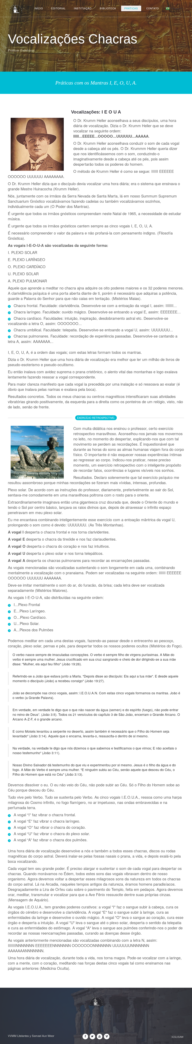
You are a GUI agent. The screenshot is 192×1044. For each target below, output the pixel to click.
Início (38, 8)
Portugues (176, 8)
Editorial (58, 8)
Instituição (83, 8)
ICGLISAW (177, 1037)
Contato (152, 8)
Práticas (131, 8)
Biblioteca (108, 8)
